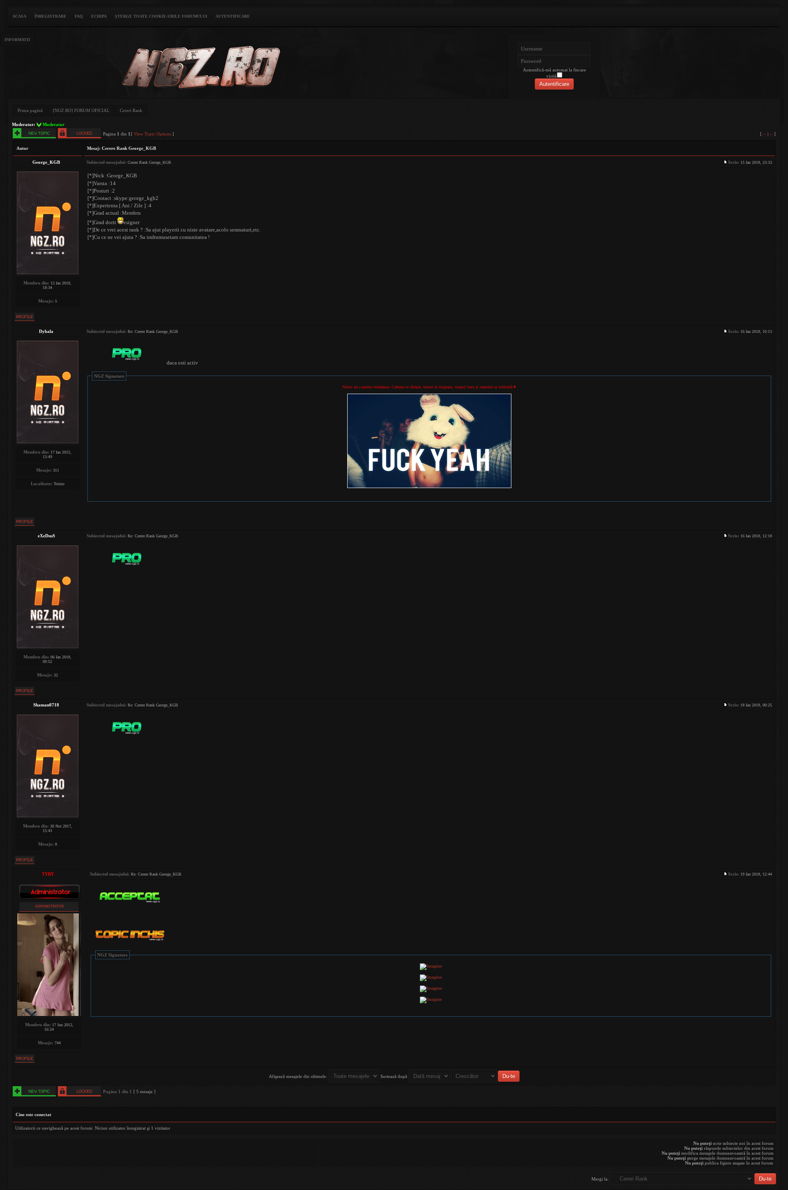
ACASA (19, 16)
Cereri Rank (131, 110)
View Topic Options (152, 133)
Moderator (53, 124)
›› (771, 133)
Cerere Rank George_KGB (129, 148)
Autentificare (232, 16)
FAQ (79, 16)
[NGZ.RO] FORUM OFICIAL (81, 110)
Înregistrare (50, 16)
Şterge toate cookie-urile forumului (161, 16)
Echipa (99, 16)
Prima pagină (30, 110)
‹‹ (764, 133)
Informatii (17, 39)
